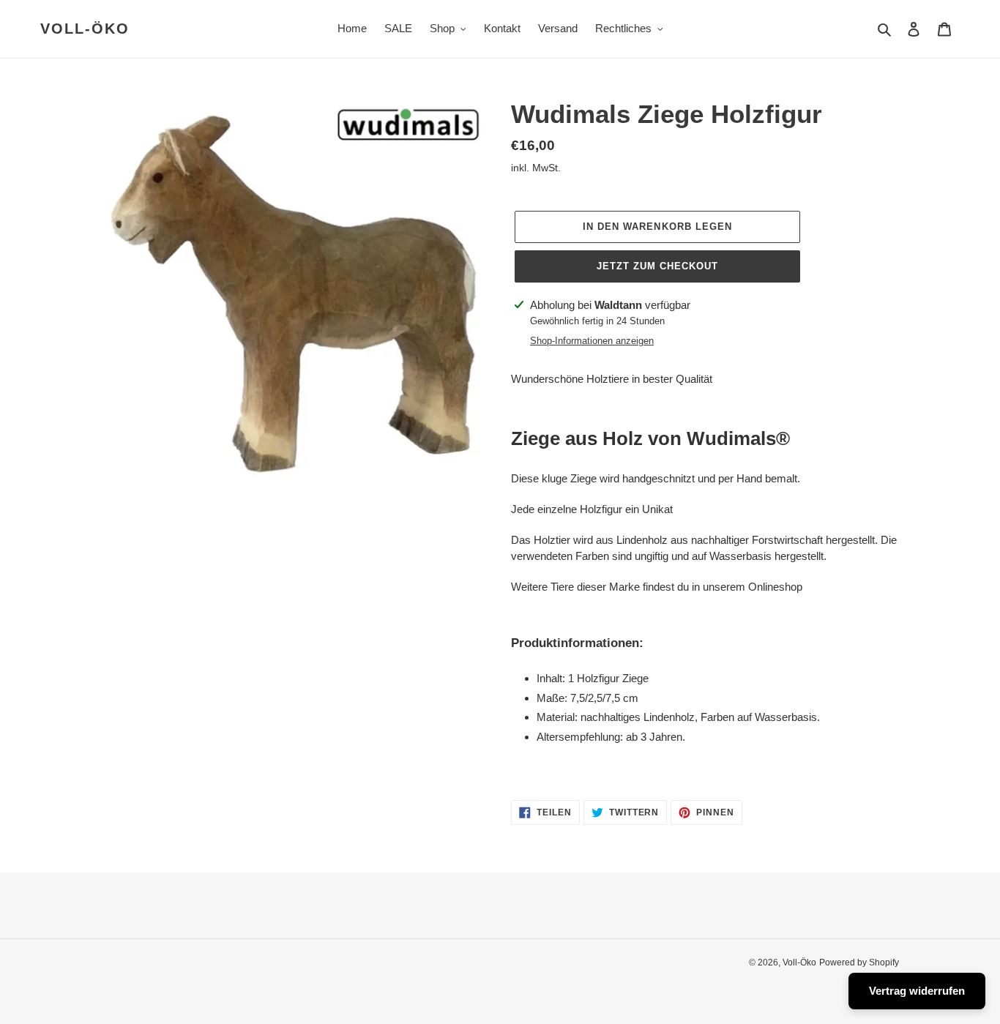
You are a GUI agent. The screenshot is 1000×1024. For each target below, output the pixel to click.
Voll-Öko (85, 28)
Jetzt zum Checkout (658, 266)
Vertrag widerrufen (917, 990)
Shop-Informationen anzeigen (592, 340)
